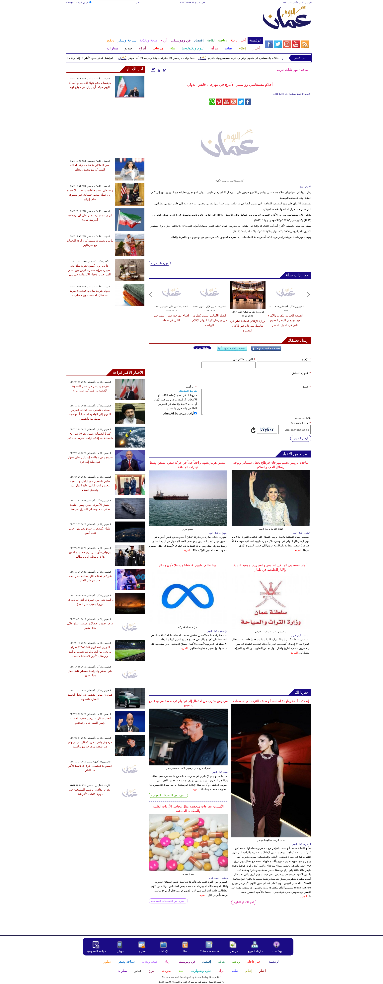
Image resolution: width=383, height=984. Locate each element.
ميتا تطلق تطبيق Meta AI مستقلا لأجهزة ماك (188, 565)
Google (69, 2)
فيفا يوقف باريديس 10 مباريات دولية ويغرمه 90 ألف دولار (179, 57)
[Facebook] (266, 350)
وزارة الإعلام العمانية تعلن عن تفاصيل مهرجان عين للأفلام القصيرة (247, 325)
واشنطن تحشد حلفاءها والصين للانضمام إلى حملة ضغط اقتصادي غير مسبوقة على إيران (90, 195)
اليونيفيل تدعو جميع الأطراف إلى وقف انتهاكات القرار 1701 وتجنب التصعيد (88, 57)
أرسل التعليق (301, 438)
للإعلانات (164, 951)
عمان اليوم (83, 2)
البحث (139, 2)
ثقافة (304, 69)
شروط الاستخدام (188, 390)
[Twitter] (232, 350)
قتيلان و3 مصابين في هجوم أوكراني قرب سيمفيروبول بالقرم (261, 57)
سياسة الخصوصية (96, 951)
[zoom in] (153, 70)
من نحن (233, 951)
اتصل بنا (142, 951)
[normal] (158, 70)
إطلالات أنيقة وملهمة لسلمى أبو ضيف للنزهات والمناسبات (271, 701)
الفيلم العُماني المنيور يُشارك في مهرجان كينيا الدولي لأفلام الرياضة (209, 320)
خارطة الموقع (255, 951)
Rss (185, 951)
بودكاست (277, 951)
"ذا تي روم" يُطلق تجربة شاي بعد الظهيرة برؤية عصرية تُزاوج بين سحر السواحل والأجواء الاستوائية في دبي (89, 270)
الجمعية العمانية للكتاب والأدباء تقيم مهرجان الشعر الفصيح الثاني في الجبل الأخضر (285, 320)
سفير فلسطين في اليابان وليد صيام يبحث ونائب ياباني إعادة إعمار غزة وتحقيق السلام (90, 485)
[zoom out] (164, 70)
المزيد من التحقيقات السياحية (168, 795)
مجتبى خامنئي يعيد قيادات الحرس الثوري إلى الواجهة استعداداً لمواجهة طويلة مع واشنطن (90, 414)
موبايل (120, 951)
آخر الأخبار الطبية (244, 902)
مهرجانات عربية (287, 69)
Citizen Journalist (209, 951)
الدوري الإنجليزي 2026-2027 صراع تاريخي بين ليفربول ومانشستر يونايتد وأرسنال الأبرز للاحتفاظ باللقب (90, 652)
